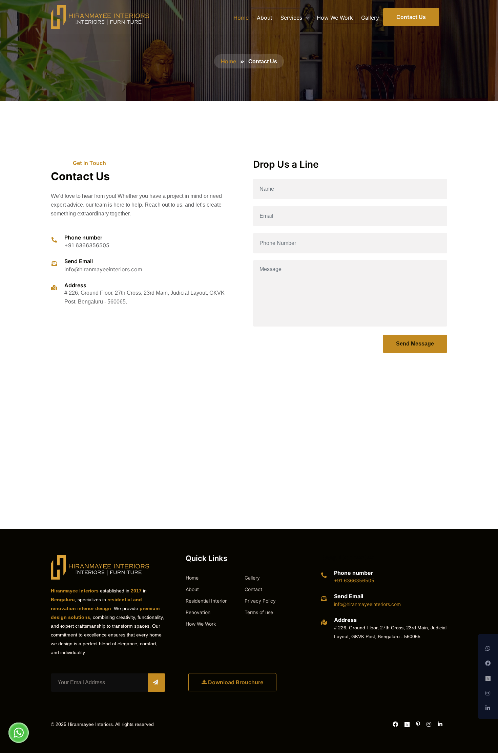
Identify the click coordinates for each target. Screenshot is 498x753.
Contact (253, 589)
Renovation (198, 612)
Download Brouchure (235, 682)
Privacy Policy (260, 601)
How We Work (335, 17)
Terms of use (259, 612)
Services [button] (292, 17)
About (264, 17)
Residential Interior (206, 601)
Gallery (370, 17)
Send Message (415, 344)
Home (241, 17)
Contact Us (411, 17)
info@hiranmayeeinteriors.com (103, 269)
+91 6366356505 (86, 245)
